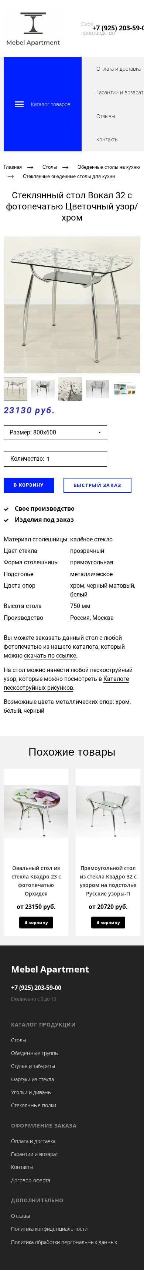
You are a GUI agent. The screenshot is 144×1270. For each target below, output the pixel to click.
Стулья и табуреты (33, 1065)
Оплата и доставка (118, 68)
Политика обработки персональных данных (64, 1242)
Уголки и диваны (31, 1092)
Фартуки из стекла (32, 1079)
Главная (13, 167)
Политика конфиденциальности (49, 1228)
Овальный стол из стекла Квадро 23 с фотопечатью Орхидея (36, 880)
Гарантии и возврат (119, 92)
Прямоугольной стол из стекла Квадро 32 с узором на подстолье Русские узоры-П (108, 880)
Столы (49, 167)
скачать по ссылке (50, 655)
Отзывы (105, 116)
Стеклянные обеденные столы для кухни (69, 176)
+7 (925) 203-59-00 (36, 988)
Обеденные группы (35, 1052)
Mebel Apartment (50, 969)
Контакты (107, 139)
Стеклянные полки (33, 1105)
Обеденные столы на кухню (109, 167)
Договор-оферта (30, 1180)
